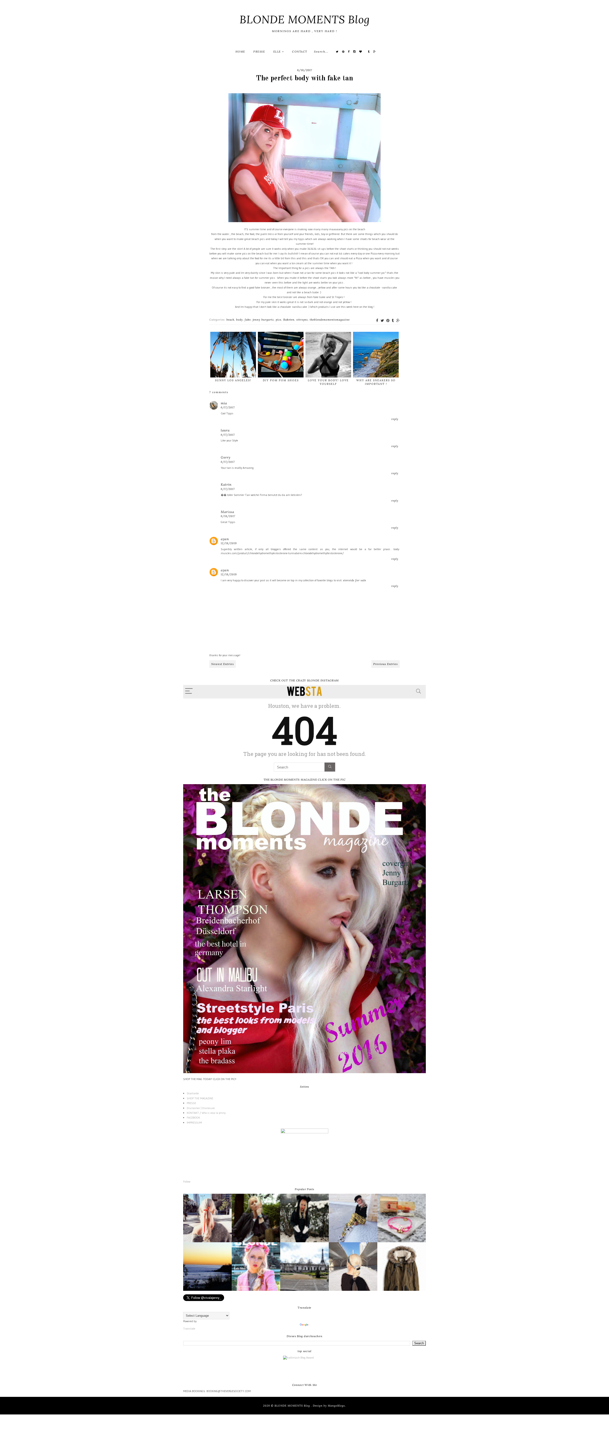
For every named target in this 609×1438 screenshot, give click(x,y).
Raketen (289, 319)
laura (225, 430)
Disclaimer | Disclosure (201, 1108)
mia (224, 403)
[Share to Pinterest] (387, 320)
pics (278, 319)
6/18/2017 (228, 516)
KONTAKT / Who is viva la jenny (206, 1113)
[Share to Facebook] (377, 320)
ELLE (277, 51)
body (239, 319)
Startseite (193, 1093)
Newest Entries (222, 664)
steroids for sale (354, 580)
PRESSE (259, 51)
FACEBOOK (193, 1117)
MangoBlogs (336, 1405)
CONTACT (299, 51)
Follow (186, 1181)
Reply (394, 419)
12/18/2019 (229, 543)
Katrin (226, 484)
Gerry (226, 457)
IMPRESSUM (194, 1122)
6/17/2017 (228, 407)
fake (248, 319)
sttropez (302, 319)
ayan (225, 539)
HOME (240, 51)
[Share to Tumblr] (393, 320)
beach (230, 319)
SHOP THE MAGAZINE (200, 1098)
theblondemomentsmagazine (330, 319)
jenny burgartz (263, 319)
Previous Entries (385, 664)
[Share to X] (382, 320)
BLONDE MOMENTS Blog (305, 19)
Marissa (227, 512)
